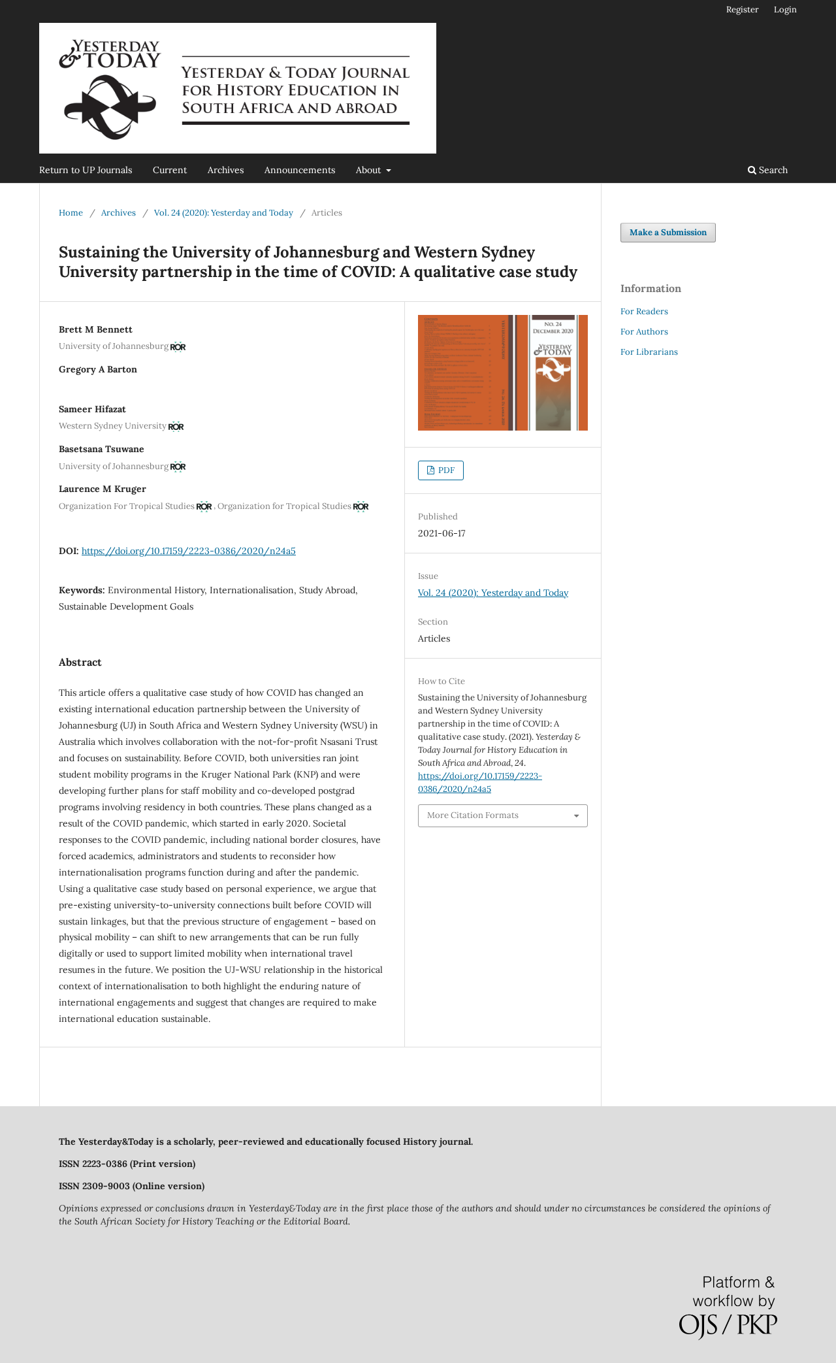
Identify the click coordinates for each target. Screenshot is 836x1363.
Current (170, 170)
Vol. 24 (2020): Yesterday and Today (223, 212)
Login (785, 9)
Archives (226, 170)
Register (742, 9)
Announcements (300, 170)
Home (71, 212)
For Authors (644, 331)
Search (772, 170)
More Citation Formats (473, 815)
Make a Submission (668, 232)
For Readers (644, 311)
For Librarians (649, 351)
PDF (445, 470)
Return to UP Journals (85, 170)
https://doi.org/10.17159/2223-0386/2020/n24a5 (189, 551)
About (369, 170)
